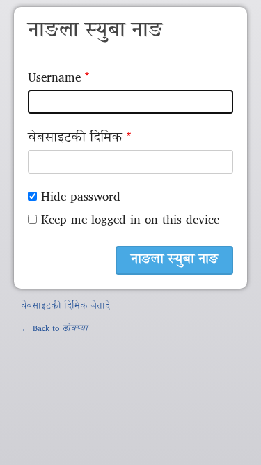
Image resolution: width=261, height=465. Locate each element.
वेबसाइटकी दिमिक (75, 138)
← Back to (54, 329)
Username (54, 78)
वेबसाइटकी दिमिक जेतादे (65, 306)
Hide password (80, 197)
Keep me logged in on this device (130, 220)
